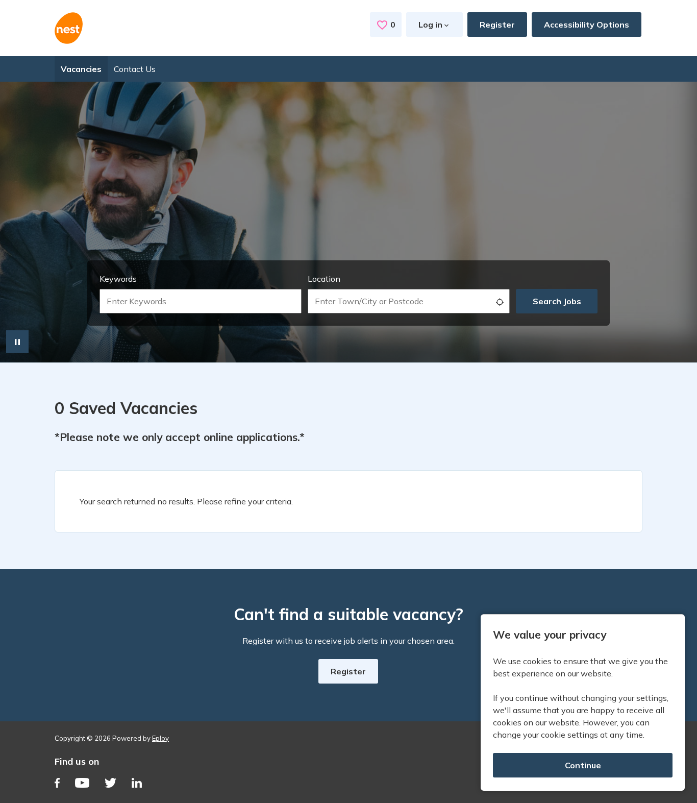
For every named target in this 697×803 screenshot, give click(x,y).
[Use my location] (499, 301)
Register (497, 24)
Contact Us (135, 69)
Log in (430, 24)
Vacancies (81, 69)
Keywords (118, 279)
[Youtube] (82, 784)
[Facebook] (57, 784)
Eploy (160, 738)
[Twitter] (110, 784)
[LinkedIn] (137, 784)
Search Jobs (557, 301)
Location (324, 279)
